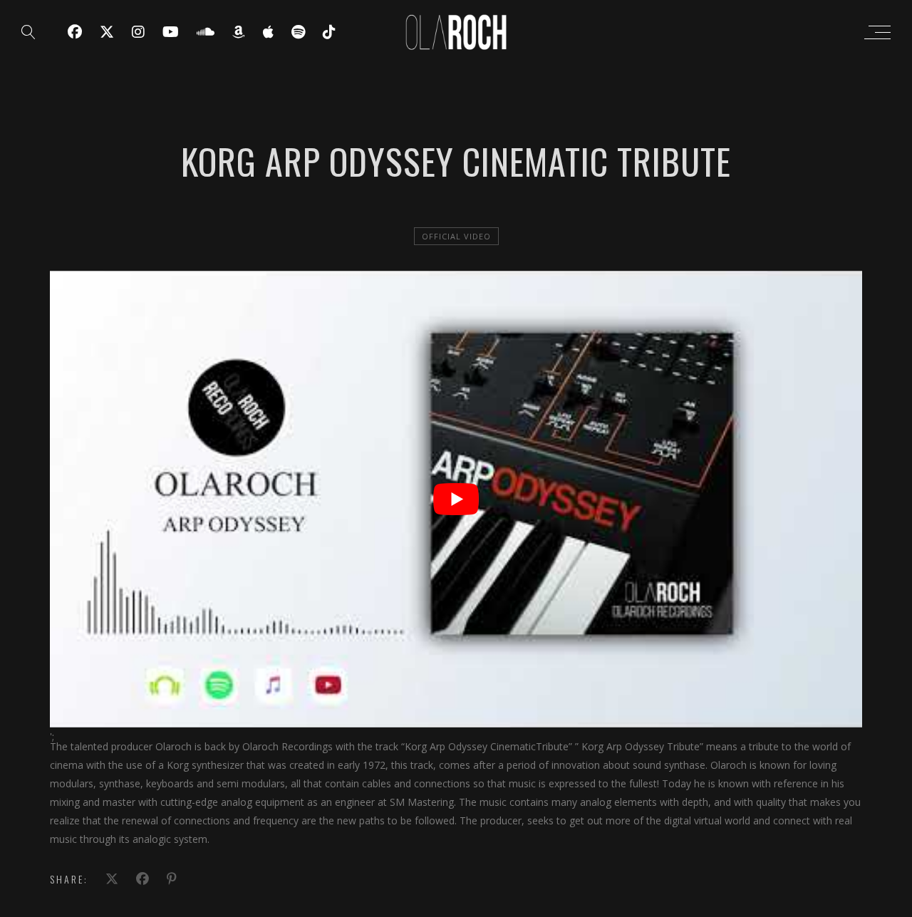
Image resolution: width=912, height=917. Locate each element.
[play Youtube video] (456, 499)
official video (456, 236)
